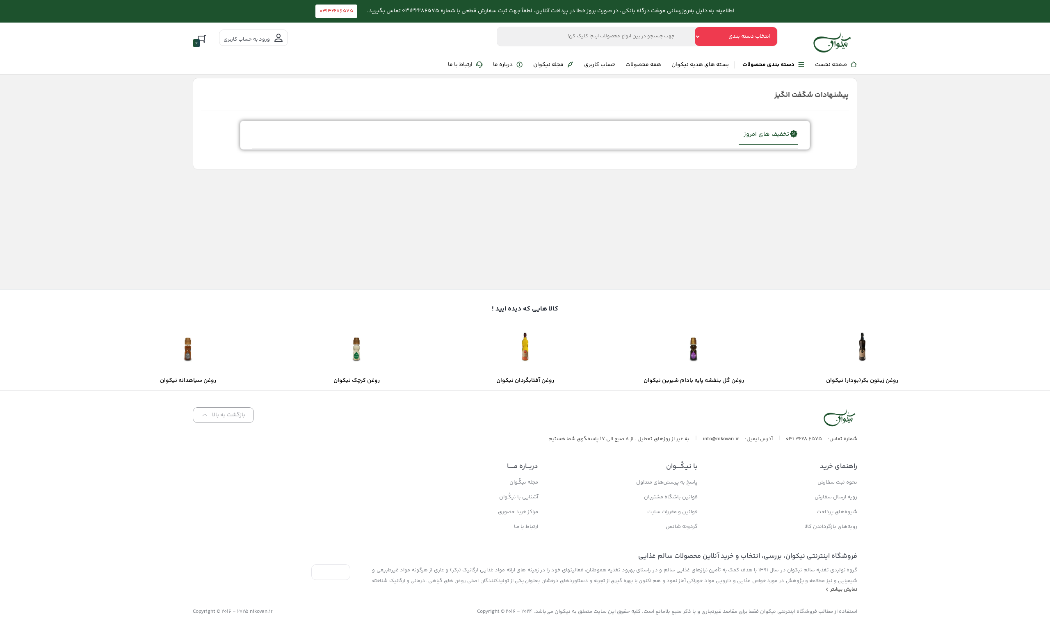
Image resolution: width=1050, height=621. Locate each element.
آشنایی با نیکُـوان (518, 497)
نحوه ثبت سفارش (837, 482)
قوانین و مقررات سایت (672, 512)
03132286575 (336, 11)
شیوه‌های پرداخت (837, 512)
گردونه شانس (682, 527)
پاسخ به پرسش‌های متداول (667, 482)
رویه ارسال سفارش (836, 497)
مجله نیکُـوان (523, 482)
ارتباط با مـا (526, 527)
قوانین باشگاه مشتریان (671, 497)
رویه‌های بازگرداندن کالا (830, 527)
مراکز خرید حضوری (518, 512)
